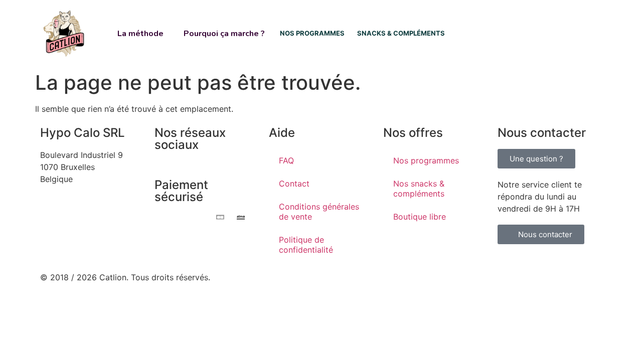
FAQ (286, 160)
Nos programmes (426, 160)
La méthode (140, 33)
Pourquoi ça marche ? (224, 33)
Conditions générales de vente (319, 212)
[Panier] (570, 33)
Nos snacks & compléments (418, 188)
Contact (294, 183)
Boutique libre (419, 217)
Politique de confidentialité (306, 245)
